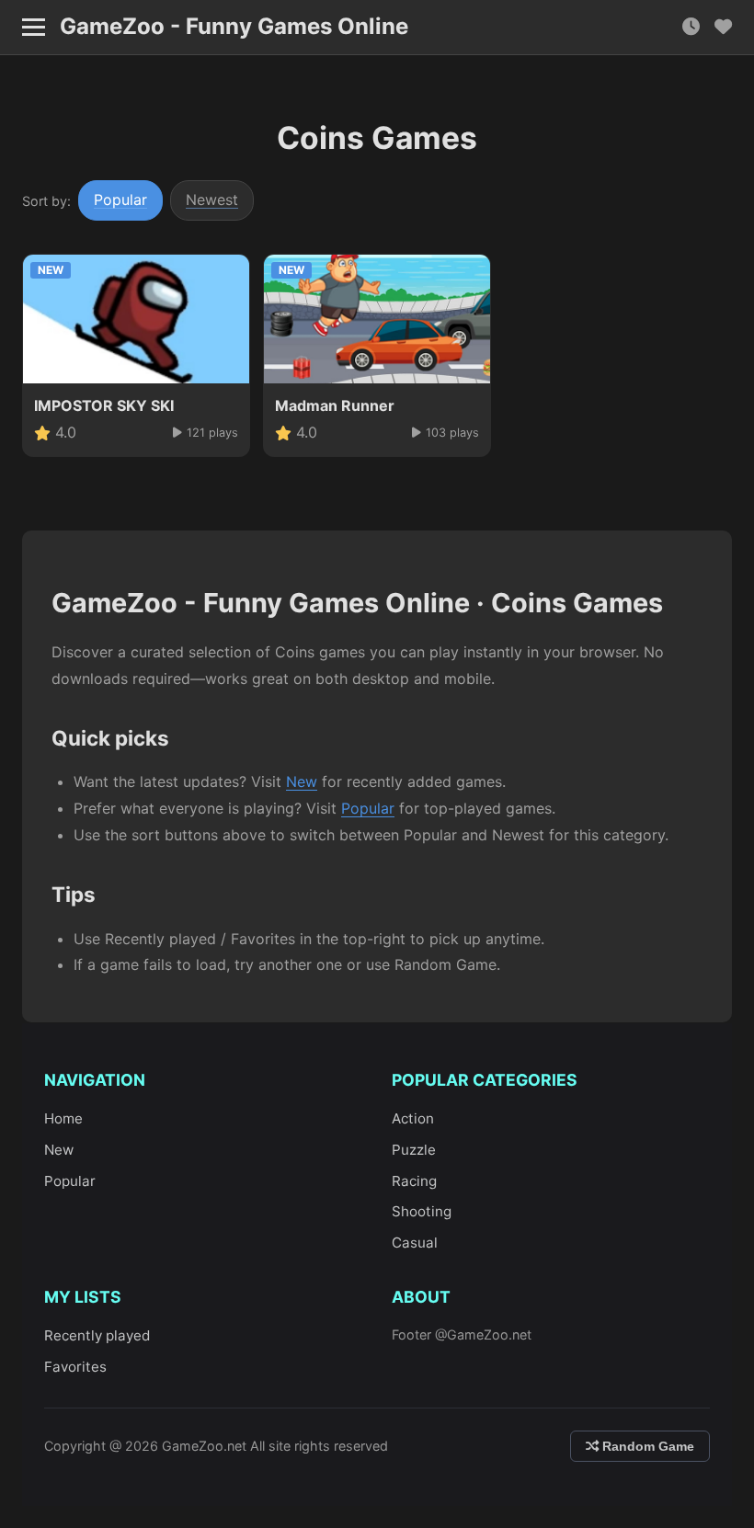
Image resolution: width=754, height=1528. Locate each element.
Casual (415, 1242)
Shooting (421, 1211)
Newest (212, 199)
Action (413, 1118)
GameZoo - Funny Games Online (234, 26)
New (301, 781)
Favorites (75, 1366)
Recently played (97, 1335)
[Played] (691, 27)
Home (63, 1118)
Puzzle (414, 1149)
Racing (414, 1181)
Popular (120, 199)
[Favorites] (723, 27)
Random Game (646, 1446)
